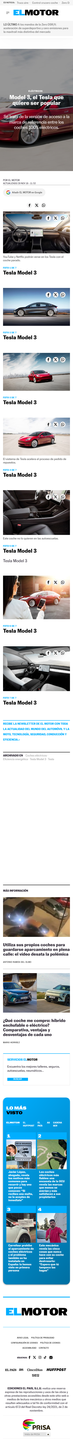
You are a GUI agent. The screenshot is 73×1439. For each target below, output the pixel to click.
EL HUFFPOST (28, 1124)
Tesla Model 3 (38, 759)
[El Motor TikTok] (45, 1358)
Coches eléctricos (36, 755)
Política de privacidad (42, 1338)
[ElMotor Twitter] (34, 1358)
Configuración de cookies (24, 1343)
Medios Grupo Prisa (36, 1434)
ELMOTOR (13, 1122)
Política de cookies (50, 1343)
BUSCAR (17, 1079)
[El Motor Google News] (51, 1358)
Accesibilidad (29, 1348)
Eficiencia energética (15, 759)
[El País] (11, 1370)
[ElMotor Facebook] (29, 1358)
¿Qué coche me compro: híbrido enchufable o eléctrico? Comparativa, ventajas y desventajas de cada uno (34, 1027)
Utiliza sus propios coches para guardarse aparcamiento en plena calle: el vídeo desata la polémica (36, 949)
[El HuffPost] (56, 1370)
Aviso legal (23, 1338)
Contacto (44, 1348)
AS (48, 1122)
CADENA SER (57, 1124)
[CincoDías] (35, 1370)
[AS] (21, 1370)
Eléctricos (35, 91)
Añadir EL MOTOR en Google (27, 192)
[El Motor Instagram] (40, 1358)
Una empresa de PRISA (36, 1424)
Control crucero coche (45, 2)
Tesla (51, 759)
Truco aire (23, 2)
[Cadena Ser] (35, 1375)
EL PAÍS (40, 1124)
